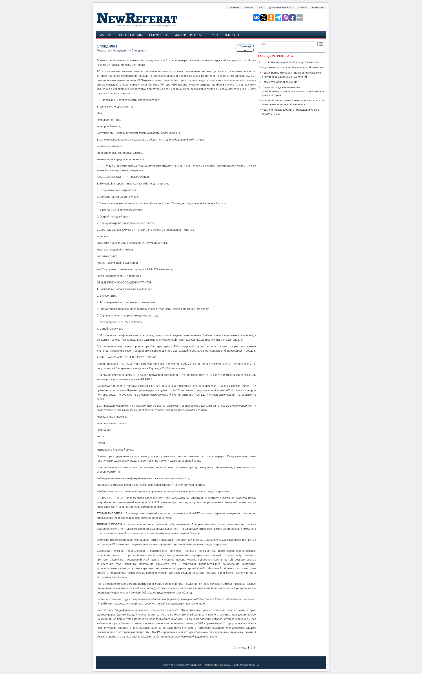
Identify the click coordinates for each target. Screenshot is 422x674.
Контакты (318, 7)
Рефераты (103, 50)
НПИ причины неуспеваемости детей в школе (290, 62)
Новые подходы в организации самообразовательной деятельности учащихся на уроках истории (293, 91)
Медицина (120, 50)
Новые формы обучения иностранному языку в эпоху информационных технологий (291, 74)
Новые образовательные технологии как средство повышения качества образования (293, 102)
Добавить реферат (281, 7)
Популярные (159, 35)
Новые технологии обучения (279, 82)
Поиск (302, 7)
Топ (261, 7)
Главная (234, 7)
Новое (249, 7)
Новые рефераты (130, 35)
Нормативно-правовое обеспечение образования (293, 67)
